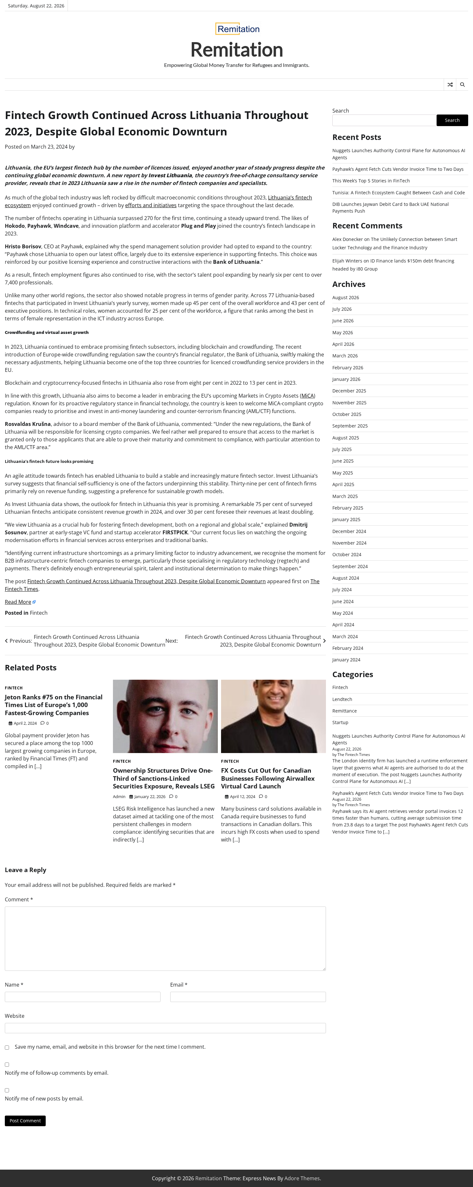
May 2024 (342, 613)
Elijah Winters (347, 261)
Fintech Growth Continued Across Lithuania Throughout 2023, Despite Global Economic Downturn (146, 581)
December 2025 (349, 391)
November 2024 (349, 543)
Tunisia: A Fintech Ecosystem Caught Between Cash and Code (398, 192)
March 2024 (345, 636)
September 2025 (350, 426)
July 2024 (342, 589)
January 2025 (346, 519)
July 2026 (342, 309)
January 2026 (346, 379)
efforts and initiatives (151, 205)
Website (14, 1015)
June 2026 (343, 321)
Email (179, 984)
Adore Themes (302, 1178)
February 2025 (347, 508)
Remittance (344, 711)
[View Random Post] (450, 84)
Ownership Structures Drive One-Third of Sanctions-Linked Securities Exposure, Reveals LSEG (164, 778)
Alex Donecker (347, 239)
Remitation (236, 48)
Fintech (39, 612)
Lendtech (342, 699)
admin (119, 796)
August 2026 (345, 297)
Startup (340, 723)
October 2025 (346, 414)
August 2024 (345, 578)
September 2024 (350, 566)
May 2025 (342, 473)
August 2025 (345, 438)
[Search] (462, 84)
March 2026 (345, 356)
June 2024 (343, 601)
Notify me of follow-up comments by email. (56, 1072)
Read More (18, 601)
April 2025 (343, 484)
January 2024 (346, 660)
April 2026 (343, 344)
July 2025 (342, 449)
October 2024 (346, 554)
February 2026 (347, 367)
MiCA (307, 395)
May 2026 (342, 332)
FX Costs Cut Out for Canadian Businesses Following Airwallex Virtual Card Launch (268, 778)
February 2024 (347, 648)
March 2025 (345, 496)
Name (14, 984)
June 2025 (343, 461)
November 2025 (349, 403)
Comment (19, 899)
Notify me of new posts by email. (44, 1098)
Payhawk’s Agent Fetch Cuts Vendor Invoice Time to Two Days (398, 169)
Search (340, 110)
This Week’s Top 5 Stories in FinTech (371, 181)
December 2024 (349, 531)
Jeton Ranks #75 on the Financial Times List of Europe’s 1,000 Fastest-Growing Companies (54, 705)
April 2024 (343, 624)
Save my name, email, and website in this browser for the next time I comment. (110, 1046)
